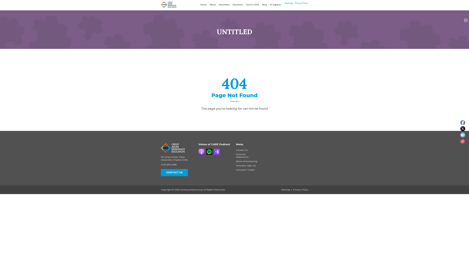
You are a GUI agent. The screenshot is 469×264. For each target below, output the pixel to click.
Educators (238, 5)
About (213, 5)
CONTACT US (174, 172)
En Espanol (275, 5)
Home (203, 5)
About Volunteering (246, 161)
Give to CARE (252, 5)
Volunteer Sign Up (246, 165)
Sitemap (289, 3)
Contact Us (242, 150)
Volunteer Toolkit (245, 170)
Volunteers (224, 5)
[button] (466, 20)
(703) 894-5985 (169, 164)
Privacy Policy (301, 3)
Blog (264, 5)
